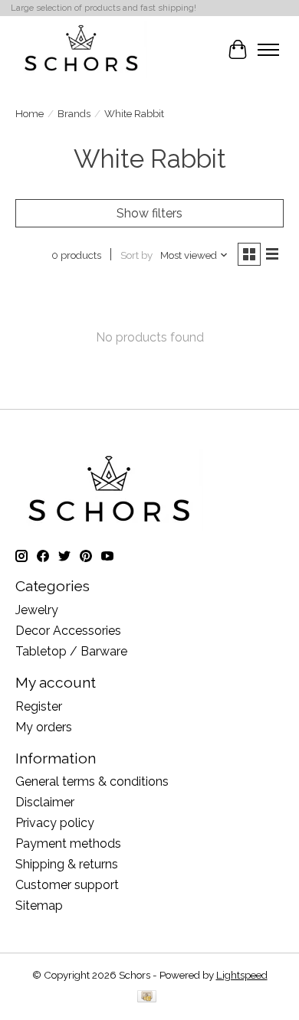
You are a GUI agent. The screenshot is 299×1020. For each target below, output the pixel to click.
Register (38, 706)
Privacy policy (54, 823)
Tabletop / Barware (71, 651)
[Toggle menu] (268, 49)
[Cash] (146, 997)
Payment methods (68, 843)
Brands (74, 113)
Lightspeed (242, 975)
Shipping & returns (66, 864)
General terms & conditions (92, 781)
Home (29, 113)
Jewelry (36, 610)
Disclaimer (44, 802)
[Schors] (81, 49)
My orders (43, 727)
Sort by (136, 255)
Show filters (149, 213)
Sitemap (39, 905)
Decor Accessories (68, 630)
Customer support (67, 885)
